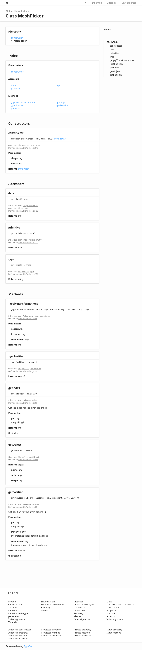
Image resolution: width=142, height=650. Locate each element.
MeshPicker (21, 11)
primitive (15, 88)
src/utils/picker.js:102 (28, 211)
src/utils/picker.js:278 (28, 148)
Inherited (97, 2)
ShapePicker (17, 37)
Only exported (128, 2)
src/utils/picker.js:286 (28, 459)
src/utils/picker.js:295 (28, 371)
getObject (61, 102)
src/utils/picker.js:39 (27, 403)
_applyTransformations (23, 102)
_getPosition (17, 105)
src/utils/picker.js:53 (27, 318)
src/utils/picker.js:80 (27, 507)
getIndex (15, 108)
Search (77, 3)
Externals (111, 2)
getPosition (62, 105)
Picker (20, 208)
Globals (9, 11)
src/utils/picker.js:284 (28, 274)
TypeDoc (28, 646)
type (58, 85)
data (13, 85)
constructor (17, 71)
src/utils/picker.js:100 (28, 242)
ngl (7, 2)
